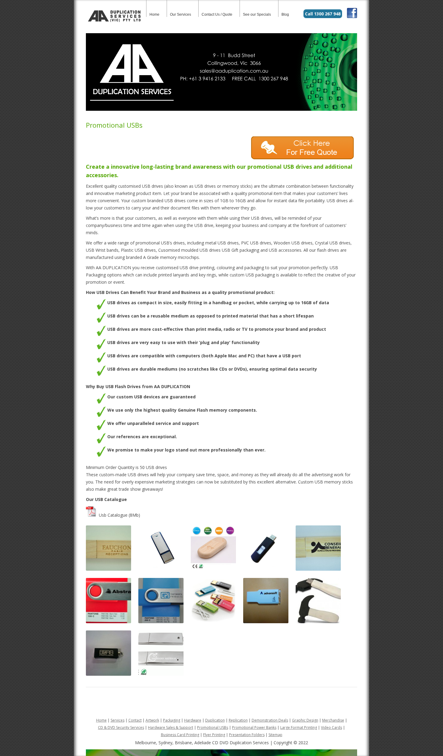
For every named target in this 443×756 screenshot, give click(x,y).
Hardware (192, 720)
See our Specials (257, 14)
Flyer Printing (214, 734)
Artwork (152, 720)
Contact (135, 720)
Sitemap (275, 734)
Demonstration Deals (270, 720)
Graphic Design (305, 720)
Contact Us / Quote (217, 14)
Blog (285, 14)
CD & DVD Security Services (121, 727)
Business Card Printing (180, 734)
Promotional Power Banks (254, 727)
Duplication (215, 720)
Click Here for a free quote (304, 147)
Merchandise (333, 720)
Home (154, 14)
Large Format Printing (298, 727)
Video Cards (331, 727)
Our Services (180, 14)
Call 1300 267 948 (323, 14)
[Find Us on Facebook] (352, 16)
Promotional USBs (212, 727)
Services (117, 720)
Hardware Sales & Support (170, 727)
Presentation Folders (247, 734)
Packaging (171, 720)
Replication (238, 720)
